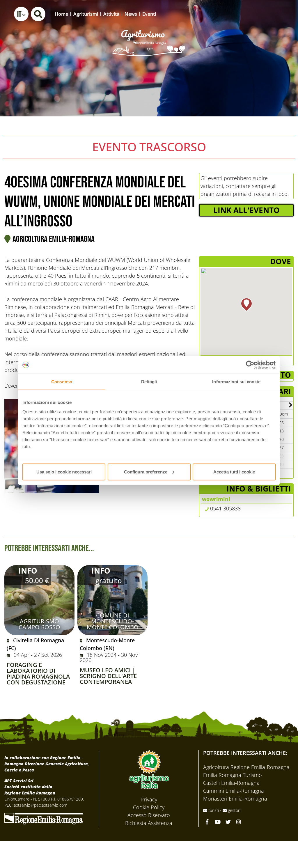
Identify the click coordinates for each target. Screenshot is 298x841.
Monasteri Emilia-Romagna (235, 798)
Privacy (149, 799)
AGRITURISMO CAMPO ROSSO (39, 624)
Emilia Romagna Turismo (232, 774)
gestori (233, 810)
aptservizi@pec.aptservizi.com (40, 805)
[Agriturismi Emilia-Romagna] (250, 13)
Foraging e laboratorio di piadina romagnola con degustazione (38, 673)
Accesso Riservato (148, 815)
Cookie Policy (148, 807)
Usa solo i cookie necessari (64, 471)
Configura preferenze (145, 471)
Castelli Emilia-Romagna (231, 782)
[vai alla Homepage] (149, 34)
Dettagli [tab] (149, 381)
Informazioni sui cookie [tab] (236, 381)
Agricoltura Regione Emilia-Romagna (246, 767)
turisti (213, 810)
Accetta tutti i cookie (234, 471)
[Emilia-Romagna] (43, 818)
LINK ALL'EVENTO (246, 210)
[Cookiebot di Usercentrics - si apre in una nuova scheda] (250, 365)
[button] (21, 14)
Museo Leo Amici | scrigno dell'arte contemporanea (108, 676)
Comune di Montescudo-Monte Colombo (113, 621)
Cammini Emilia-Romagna (233, 790)
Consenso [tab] (61, 381)
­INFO (27, 570)
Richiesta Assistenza (148, 822)
